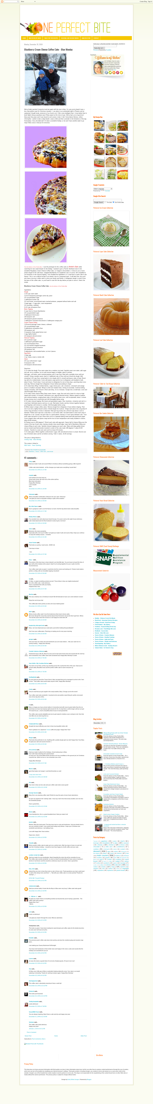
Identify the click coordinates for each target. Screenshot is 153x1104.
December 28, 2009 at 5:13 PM (37, 920)
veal (118, 868)
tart (104, 868)
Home (24, 38)
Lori (30, 912)
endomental (32, 886)
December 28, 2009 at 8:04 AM (37, 683)
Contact (96, 38)
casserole (126, 843)
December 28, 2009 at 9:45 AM (37, 744)
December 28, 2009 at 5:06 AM (37, 573)
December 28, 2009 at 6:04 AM (37, 606)
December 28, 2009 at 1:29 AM (37, 488)
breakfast (106, 843)
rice (110, 861)
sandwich (107, 863)
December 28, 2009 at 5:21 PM (37, 932)
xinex (30, 529)
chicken (111, 845)
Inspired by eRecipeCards (37, 625)
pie (115, 857)
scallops (101, 865)
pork (101, 859)
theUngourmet (33, 981)
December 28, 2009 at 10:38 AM (38, 777)
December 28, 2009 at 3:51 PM (37, 880)
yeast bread (50, 451)
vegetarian (110, 870)
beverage (96, 843)
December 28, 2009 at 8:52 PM (37, 953)
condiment (121, 846)
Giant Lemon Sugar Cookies (111, 814)
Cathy (31, 689)
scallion (95, 865)
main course (103, 855)
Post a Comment (31, 1032)
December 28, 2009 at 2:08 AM (37, 501)
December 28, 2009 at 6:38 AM (37, 633)
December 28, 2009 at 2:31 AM (37, 537)
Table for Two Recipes (51, 38)
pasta (108, 857)
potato (110, 859)
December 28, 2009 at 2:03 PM (37, 837)
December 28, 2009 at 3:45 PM (37, 863)
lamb (112, 853)
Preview (95, 50)
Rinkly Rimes (33, 516)
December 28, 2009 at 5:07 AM (37, 589)
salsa (98, 863)
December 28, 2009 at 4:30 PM (37, 891)
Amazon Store (86, 38)
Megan (31, 737)
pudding (118, 859)
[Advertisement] (76, 10)
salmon (127, 861)
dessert (97, 851)
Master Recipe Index (35, 38)
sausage (123, 863)
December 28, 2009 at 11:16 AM (38, 787)
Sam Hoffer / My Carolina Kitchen (39, 663)
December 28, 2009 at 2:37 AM (37, 554)
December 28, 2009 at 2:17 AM (37, 511)
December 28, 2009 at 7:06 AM (37, 658)
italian (105, 853)
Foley (30, 461)
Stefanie (31, 1022)
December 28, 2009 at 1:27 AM (37, 469)
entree (116, 851)
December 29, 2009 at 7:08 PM (37, 1006)
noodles (99, 857)
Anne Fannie (33, 542)
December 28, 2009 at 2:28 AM (37, 523)
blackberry (32, 451)
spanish (123, 867)
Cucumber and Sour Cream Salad (113, 794)
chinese (122, 845)
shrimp (108, 865)
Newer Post (28, 1036)
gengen (31, 639)
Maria (31, 812)
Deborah (31, 991)
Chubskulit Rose (34, 724)
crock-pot (106, 849)
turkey (111, 868)
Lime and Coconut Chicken (111, 774)
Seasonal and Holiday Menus (70, 38)
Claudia (31, 843)
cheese (37, 451)
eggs (109, 851)
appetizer (104, 841)
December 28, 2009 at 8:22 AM (37, 718)
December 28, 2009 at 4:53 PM (37, 906)
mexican (126, 855)
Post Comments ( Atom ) (38, 1039)
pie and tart (123, 857)
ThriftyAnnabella (34, 1001)
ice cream (96, 853)
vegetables (100, 870)
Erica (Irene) (33, 749)
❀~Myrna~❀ (33, 896)
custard (123, 849)
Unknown (32, 494)
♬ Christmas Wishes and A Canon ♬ (113, 764)
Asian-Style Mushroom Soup (111, 784)
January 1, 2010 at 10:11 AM (37, 1028)
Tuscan (95, 841)
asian (115, 841)
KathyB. (31, 938)
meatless (118, 855)
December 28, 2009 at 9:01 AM (37, 732)
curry (115, 849)
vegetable (125, 868)
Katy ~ (31, 560)
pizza (95, 859)
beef (123, 841)
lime (127, 853)
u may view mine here (35, 774)
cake (116, 843)
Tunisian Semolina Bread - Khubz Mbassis (115, 744)
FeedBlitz (108, 50)
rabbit (104, 861)
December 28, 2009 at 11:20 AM (38, 806)
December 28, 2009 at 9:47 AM (37, 763)
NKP (30, 611)
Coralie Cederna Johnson (36, 651)
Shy (30, 969)
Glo (30, 782)
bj (29, 579)
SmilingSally (33, 677)
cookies (96, 849)
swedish (96, 868)
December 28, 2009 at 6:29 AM (37, 620)
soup (113, 867)
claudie (31, 475)
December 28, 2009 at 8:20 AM (37, 699)
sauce (115, 863)
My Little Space (33, 506)
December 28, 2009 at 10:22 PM (38, 985)
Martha (31, 594)
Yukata (48, 729)
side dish (118, 865)
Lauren (31, 958)
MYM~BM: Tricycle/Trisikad (36, 878)
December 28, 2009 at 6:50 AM (37, 645)
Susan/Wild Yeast (34, 1012)
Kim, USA (32, 869)
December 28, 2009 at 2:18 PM (37, 849)
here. (114, 70)
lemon (119, 853)
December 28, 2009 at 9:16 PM (37, 963)
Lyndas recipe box (34, 855)
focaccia (124, 851)
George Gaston (33, 793)
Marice (31, 768)
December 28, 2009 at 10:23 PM (38, 996)
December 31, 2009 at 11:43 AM (38, 1016)
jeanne (31, 822)
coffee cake (43, 451)
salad (118, 861)
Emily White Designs (73, 1079)
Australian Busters (108, 804)
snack (103, 867)
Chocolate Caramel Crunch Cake (112, 754)
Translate (107, 191)
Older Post (84, 1036)
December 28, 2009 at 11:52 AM (38, 816)
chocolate (96, 846)
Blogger (89, 1079)
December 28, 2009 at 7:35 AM (37, 671)
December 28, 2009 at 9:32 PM (37, 975)
